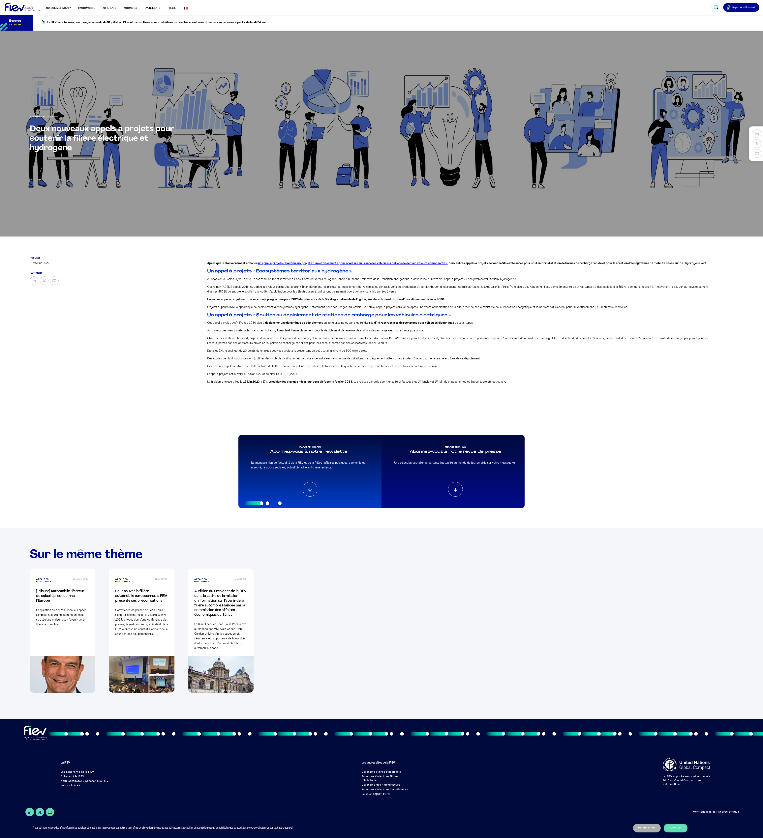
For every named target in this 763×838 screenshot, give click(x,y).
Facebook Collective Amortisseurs (385, 790)
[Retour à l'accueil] (22, 7)
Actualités (130, 8)
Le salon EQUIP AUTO (376, 794)
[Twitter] (757, 143)
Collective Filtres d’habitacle (381, 772)
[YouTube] (757, 153)
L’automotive (86, 8)
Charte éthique (728, 812)
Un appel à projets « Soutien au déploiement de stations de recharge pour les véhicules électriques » (329, 315)
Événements (152, 8)
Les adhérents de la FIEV (77, 772)
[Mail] (54, 280)
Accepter (675, 828)
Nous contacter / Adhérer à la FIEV (84, 781)
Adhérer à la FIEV (72, 776)
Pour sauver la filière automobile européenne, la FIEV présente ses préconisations (141, 596)
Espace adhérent (744, 8)
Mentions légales (704, 812)
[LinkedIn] (757, 133)
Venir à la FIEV (70, 786)
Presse (172, 8)
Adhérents (109, 8)
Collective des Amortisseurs (381, 785)
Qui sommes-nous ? (58, 8)
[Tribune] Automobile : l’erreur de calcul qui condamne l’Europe (60, 596)
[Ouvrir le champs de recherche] (716, 7)
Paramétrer (647, 828)
